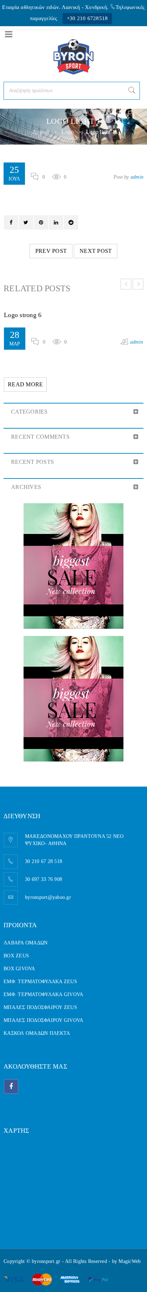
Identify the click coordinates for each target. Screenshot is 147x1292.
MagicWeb (129, 1261)
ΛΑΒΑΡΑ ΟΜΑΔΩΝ (25, 943)
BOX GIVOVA (19, 968)
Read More (25, 384)
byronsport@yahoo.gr (48, 897)
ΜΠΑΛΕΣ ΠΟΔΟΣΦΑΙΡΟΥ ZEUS (40, 1007)
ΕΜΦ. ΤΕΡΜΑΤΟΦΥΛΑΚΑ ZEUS (40, 981)
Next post (96, 251)
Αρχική (41, 132)
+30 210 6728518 (87, 18)
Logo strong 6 (22, 315)
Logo (67, 132)
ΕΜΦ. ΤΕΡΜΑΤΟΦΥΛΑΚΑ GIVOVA (43, 994)
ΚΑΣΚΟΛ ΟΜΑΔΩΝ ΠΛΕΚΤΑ (37, 1033)
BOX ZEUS (16, 955)
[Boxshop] (73, 566)
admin (137, 177)
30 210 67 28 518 (43, 861)
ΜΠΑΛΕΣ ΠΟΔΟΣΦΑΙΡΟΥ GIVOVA (43, 1020)
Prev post (51, 251)
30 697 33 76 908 (43, 879)
